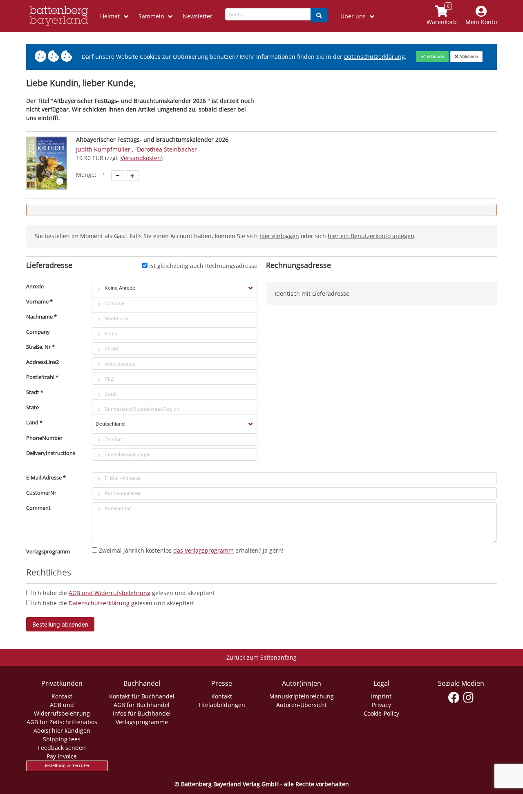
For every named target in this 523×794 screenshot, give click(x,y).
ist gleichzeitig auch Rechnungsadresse (203, 266)
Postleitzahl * (42, 377)
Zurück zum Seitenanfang (261, 657)
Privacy (381, 705)
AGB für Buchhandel (142, 705)
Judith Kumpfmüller (103, 149)
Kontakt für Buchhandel (141, 696)
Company (38, 331)
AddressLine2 (42, 362)
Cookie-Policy (381, 713)
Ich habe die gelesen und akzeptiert (124, 593)
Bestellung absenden (60, 624)
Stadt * (34, 392)
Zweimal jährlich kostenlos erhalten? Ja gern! (191, 550)
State (32, 407)
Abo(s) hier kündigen (62, 730)
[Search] (319, 15)
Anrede (35, 286)
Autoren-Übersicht (301, 705)
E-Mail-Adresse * (46, 477)
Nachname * (41, 316)
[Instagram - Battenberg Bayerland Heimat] (468, 697)
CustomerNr (41, 492)
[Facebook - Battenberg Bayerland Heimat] (454, 697)
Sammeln (151, 16)
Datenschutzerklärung (374, 56)
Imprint (381, 696)
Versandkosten (141, 158)
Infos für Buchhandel (142, 713)
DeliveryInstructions (50, 453)
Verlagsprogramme (142, 722)
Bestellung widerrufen (67, 765)
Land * (34, 422)
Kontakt (61, 696)
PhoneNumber (44, 438)
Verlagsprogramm (48, 551)
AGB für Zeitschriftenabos (62, 722)
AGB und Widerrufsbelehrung (109, 593)
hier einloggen (279, 236)
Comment (38, 507)
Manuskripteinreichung (301, 696)
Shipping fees (61, 739)
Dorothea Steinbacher (167, 149)
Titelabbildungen (221, 705)
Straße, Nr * (40, 346)
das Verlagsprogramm (203, 550)
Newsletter (197, 16)
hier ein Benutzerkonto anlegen (371, 236)
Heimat (110, 16)
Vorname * (39, 301)
